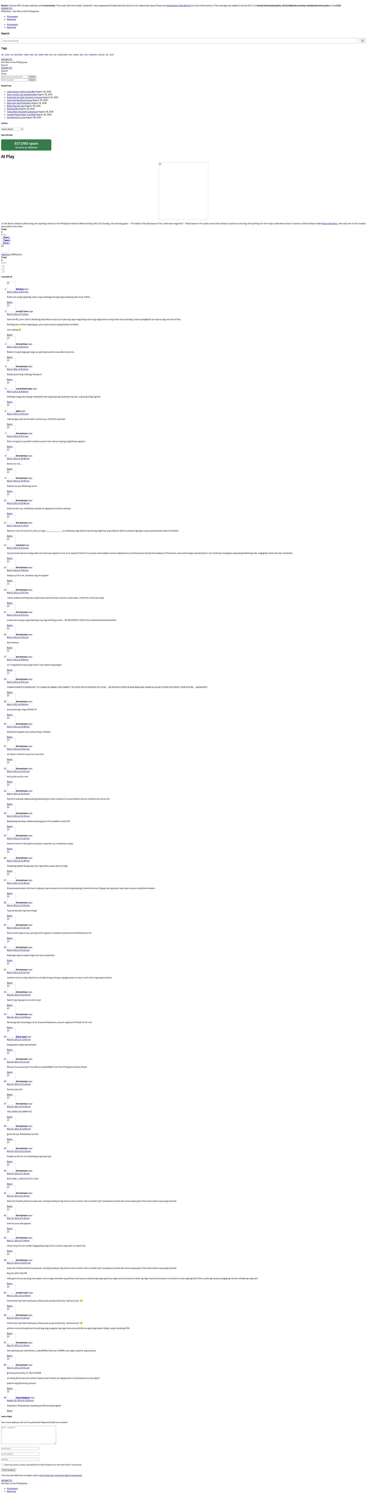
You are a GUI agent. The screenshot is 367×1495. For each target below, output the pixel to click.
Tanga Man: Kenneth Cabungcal (22, 111)
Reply (9, 302)
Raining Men (13, 108)
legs (55, 54)
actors (7, 54)
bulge (46, 54)
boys (36, 54)
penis (81, 54)
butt (50, 54)
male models (62, 54)
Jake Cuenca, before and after (21, 91)
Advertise (11, 19)
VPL (107, 54)
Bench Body (18, 54)
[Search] (362, 40)
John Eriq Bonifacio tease (19, 100)
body (32, 54)
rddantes (5, 254)
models (75, 54)
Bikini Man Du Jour (16, 105)
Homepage (12, 16)
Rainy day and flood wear (19, 103)
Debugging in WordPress (178, 5)
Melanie (20, 288)
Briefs (41, 54)
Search (32, 77)
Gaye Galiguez (23, 1397)
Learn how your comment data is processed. (60, 1475)
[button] (4, 65)
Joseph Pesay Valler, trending (21, 114)
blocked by (26, 145)
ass (12, 54)
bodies (26, 54)
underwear (93, 54)
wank (112, 54)
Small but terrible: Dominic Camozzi (25, 97)
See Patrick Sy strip (16, 117)
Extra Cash (21, 1036)
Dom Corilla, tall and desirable (22, 94)
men (70, 54)
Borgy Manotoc (329, 223)
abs (2, 54)
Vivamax (101, 54)
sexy (86, 54)
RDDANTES (6, 8)
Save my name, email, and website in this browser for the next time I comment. (43, 1464)
